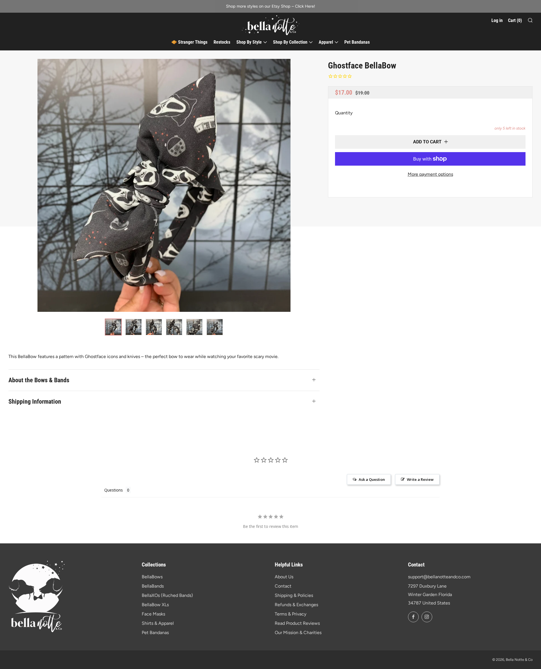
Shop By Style (249, 42)
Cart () (515, 20)
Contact (283, 586)
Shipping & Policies (294, 595)
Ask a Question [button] (372, 479)
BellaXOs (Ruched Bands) (167, 595)
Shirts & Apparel (158, 623)
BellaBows (152, 576)
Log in (497, 20)
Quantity (343, 112)
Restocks (222, 42)
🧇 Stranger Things (189, 42)
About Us (284, 576)
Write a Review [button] (420, 479)
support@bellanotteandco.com (439, 576)
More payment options (430, 174)
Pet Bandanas (357, 42)
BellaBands (153, 586)
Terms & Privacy (290, 614)
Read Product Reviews (297, 623)
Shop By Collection (290, 42)
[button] (113, 327)
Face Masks (153, 614)
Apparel (326, 42)
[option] (164, 185)
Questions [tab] (113, 490)
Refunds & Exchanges (296, 604)
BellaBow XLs (155, 604)
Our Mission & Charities (298, 632)
